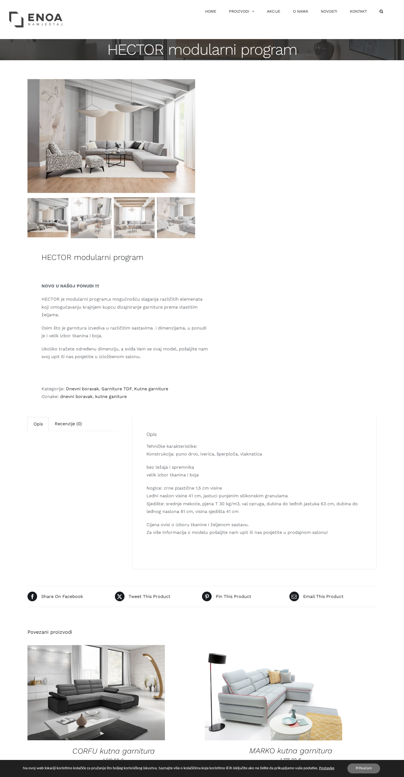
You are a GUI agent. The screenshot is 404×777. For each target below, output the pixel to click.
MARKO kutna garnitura (290, 750)
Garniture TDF (116, 388)
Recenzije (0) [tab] (68, 423)
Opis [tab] (38, 424)
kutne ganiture (111, 396)
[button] (381, 11)
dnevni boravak (76, 396)
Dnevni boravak (82, 388)
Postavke (326, 768)
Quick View (100, 694)
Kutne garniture (151, 388)
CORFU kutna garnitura (113, 751)
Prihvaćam (364, 768)
